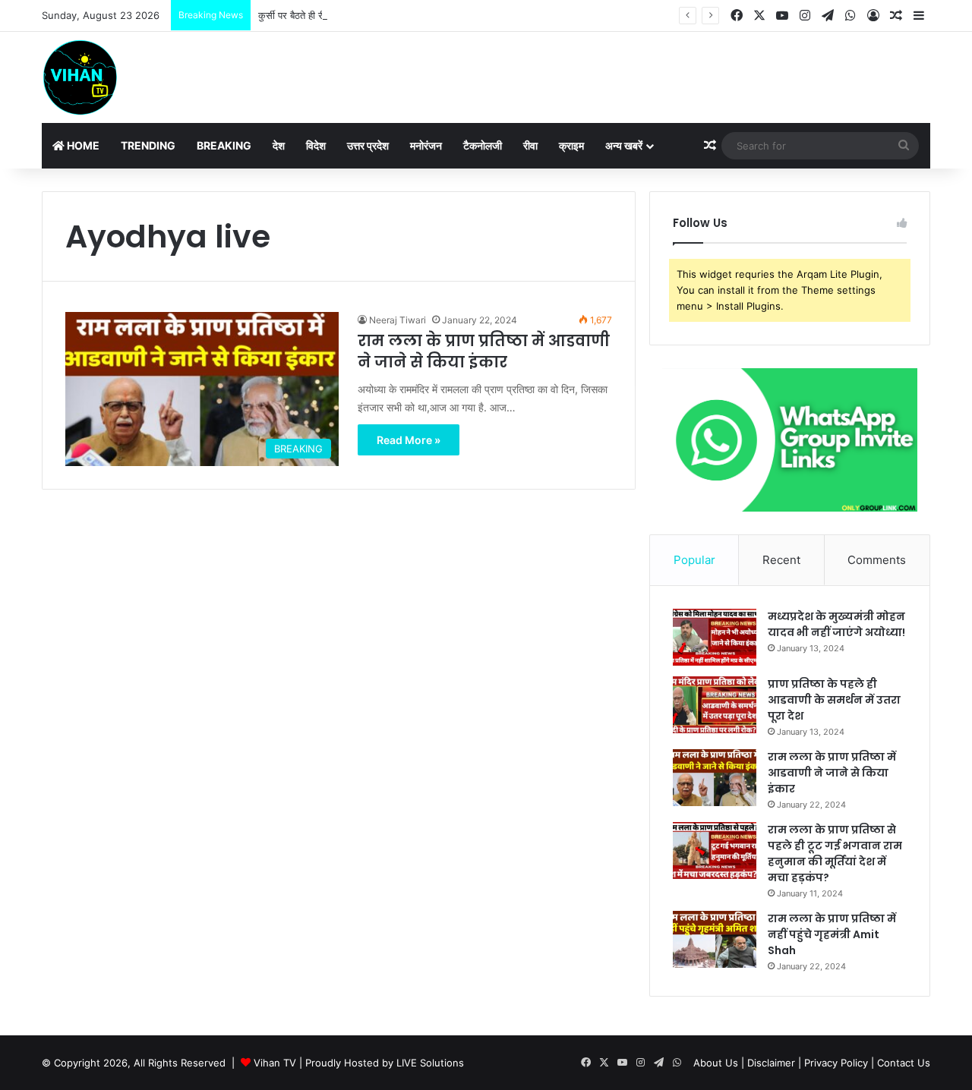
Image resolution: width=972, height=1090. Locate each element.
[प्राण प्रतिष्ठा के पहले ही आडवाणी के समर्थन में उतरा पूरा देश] (714, 704)
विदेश (316, 145)
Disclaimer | (774, 1063)
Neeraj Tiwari (397, 320)
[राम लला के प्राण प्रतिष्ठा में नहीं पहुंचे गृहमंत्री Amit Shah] (714, 939)
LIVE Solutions (430, 1063)
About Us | (718, 1063)
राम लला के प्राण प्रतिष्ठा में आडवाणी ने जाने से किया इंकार (484, 351)
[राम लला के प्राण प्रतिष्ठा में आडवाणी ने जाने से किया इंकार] (714, 777)
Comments (876, 560)
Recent (781, 560)
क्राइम (571, 145)
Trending (148, 145)
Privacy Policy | (839, 1063)
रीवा (530, 145)
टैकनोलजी (482, 145)
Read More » (408, 439)
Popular (694, 560)
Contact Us (903, 1063)
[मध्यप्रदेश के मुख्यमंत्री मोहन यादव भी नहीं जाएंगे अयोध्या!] (714, 637)
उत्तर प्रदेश (368, 145)
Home (82, 145)
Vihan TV (275, 1063)
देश (279, 145)
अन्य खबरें (623, 145)
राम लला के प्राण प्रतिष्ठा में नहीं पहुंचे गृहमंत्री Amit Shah (832, 934)
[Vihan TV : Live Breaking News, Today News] (80, 77)
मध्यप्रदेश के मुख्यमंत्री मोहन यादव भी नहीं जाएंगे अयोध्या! (836, 624)
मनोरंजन (426, 145)
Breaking (224, 145)
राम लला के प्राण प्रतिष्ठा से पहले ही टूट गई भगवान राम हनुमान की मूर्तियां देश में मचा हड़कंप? (835, 853)
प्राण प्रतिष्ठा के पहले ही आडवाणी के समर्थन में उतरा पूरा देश (834, 699)
